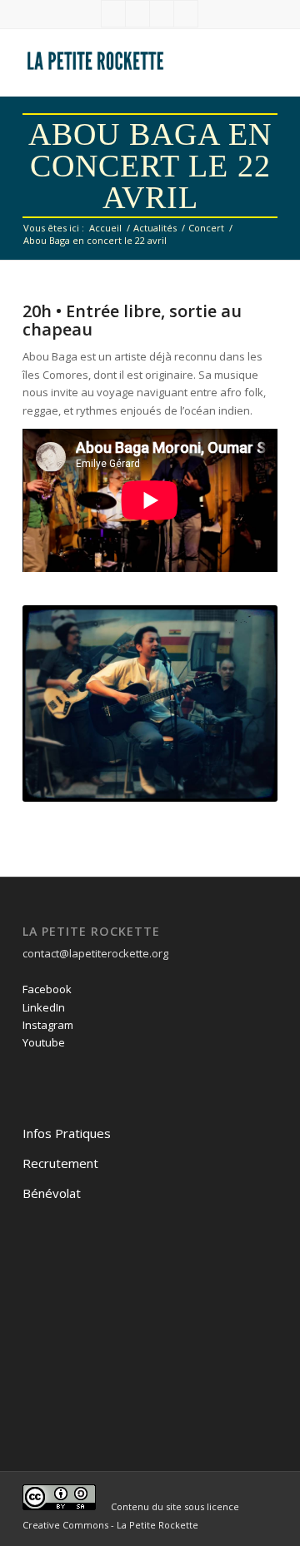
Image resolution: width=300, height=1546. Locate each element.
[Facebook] (113, 14)
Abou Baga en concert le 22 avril (150, 166)
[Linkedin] (137, 14)
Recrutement (60, 1163)
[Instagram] (161, 14)
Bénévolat (51, 1193)
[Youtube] (186, 14)
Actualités (155, 227)
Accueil (105, 227)
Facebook (47, 989)
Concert (206, 227)
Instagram (47, 1024)
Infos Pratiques (66, 1133)
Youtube (43, 1042)
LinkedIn (43, 1007)
